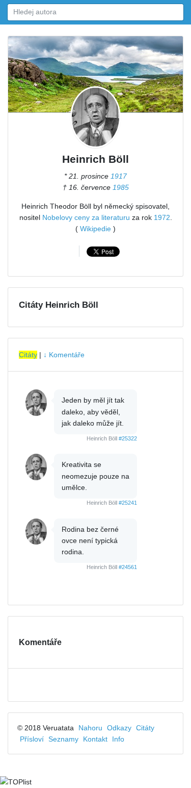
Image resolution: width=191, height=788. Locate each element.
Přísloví (32, 739)
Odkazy (119, 728)
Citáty (28, 355)
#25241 (128, 503)
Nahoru (90, 728)
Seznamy (63, 739)
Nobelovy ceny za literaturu (86, 217)
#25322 (128, 438)
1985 (121, 187)
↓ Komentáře (64, 355)
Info (118, 739)
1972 (162, 217)
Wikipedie (95, 229)
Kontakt (95, 739)
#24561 (128, 567)
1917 (119, 176)
